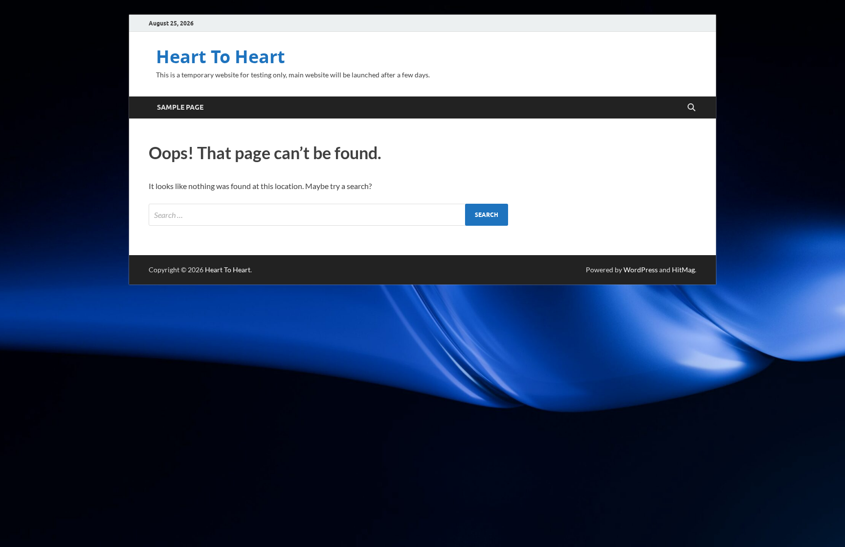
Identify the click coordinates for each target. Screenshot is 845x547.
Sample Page (180, 107)
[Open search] (691, 107)
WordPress (640, 269)
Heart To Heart (220, 57)
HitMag (683, 269)
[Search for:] (328, 215)
